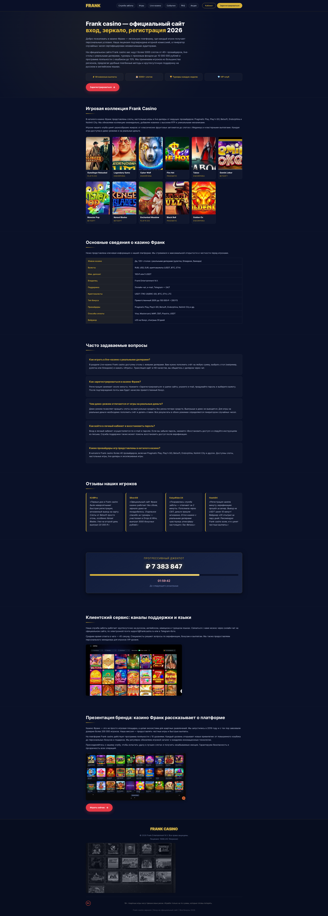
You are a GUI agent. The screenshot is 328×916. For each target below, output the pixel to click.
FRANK (93, 5)
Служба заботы (126, 5)
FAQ (183, 5)
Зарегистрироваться (229, 5)
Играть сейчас (97, 807)
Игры (141, 5)
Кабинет (209, 5)
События (171, 5)
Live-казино (155, 5)
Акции (194, 5)
